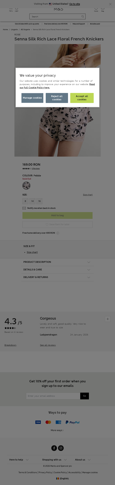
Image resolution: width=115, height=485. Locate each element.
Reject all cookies (56, 98)
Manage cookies (32, 97)
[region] (57, 87)
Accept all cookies (82, 98)
